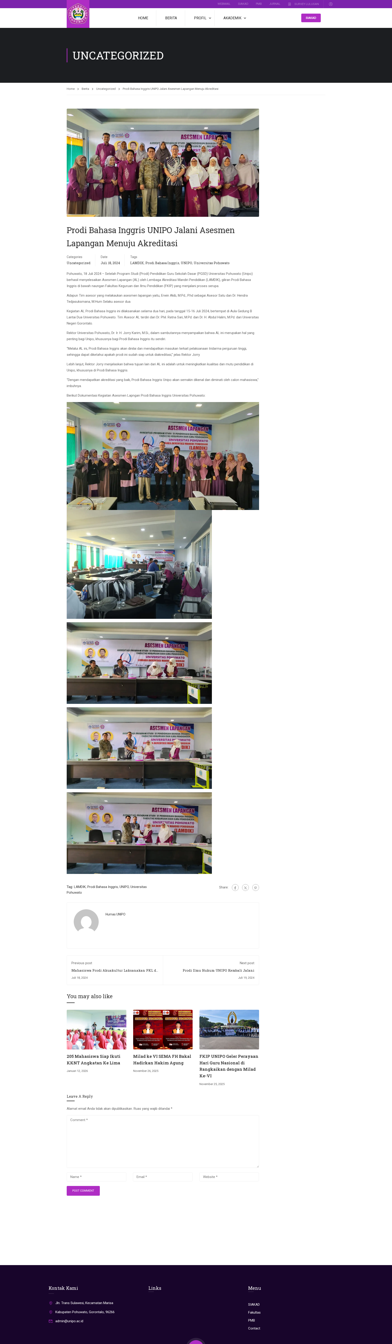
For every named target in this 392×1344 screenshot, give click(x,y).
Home (143, 18)
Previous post (81, 963)
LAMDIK (137, 263)
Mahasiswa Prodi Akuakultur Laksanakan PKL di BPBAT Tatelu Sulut (114, 972)
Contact (254, 1328)
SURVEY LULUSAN (306, 3)
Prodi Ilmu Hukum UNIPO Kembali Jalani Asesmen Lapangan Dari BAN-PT (218, 972)
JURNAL (274, 3)
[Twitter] (245, 887)
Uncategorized (106, 88)
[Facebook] (235, 887)
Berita (171, 18)
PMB (259, 3)
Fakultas (254, 1312)
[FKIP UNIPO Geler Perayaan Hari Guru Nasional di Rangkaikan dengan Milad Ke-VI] (229, 1029)
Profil (200, 18)
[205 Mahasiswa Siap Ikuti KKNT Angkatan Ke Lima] (96, 1029)
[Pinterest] (255, 887)
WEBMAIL (224, 3)
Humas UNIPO (115, 914)
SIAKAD (243, 3)
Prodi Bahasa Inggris (162, 263)
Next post (247, 963)
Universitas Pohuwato (212, 263)
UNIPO (186, 263)
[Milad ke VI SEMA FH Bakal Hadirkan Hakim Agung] (163, 1029)
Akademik (232, 18)
